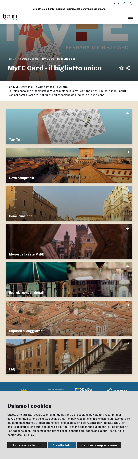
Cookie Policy (25, 435)
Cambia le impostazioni (99, 445)
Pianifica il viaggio (28, 59)
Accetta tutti (61, 445)
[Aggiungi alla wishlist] (121, 68)
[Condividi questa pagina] (128, 68)
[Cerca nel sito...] (131, 3)
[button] (117, 3)
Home (10, 59)
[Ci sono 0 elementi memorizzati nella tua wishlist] (124, 3)
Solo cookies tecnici (27, 445)
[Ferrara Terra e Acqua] (12, 17)
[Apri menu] (130, 17)
